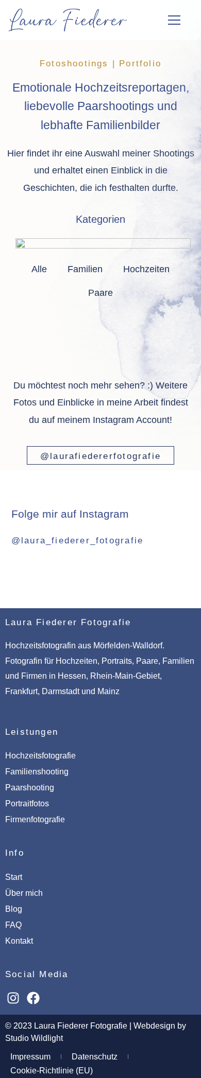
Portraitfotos (27, 803)
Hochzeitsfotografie (40, 755)
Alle (39, 269)
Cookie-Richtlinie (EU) (51, 1070)
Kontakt (19, 940)
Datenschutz (95, 1056)
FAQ (13, 925)
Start (13, 877)
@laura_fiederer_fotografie (77, 540)
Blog (13, 909)
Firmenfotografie (35, 819)
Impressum (30, 1056)
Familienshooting (37, 771)
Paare (100, 293)
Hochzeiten (146, 269)
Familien (85, 269)
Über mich (24, 893)
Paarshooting (29, 787)
